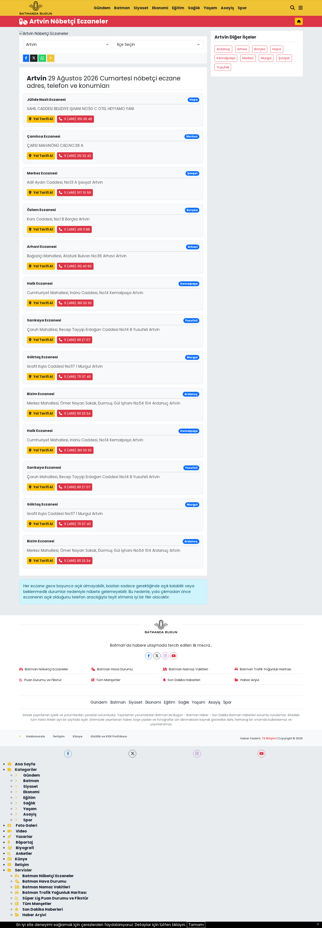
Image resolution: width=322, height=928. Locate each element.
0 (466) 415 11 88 (77, 229)
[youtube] (261, 754)
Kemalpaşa (226, 58)
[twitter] (132, 754)
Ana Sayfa (25, 764)
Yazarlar (24, 836)
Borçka (259, 49)
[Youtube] (173, 655)
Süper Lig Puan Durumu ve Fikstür (55, 898)
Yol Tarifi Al (43, 119)
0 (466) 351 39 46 (78, 119)
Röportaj (24, 842)
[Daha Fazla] (50, 58)
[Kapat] (319, 924)
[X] (157, 655)
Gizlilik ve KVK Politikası (108, 736)
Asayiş (227, 8)
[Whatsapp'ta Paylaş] (42, 58)
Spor (242, 8)
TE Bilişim (269, 738)
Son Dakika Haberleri (184, 680)
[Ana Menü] (301, 8)
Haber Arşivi (249, 680)
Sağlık (194, 8)
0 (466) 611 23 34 (77, 413)
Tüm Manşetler (108, 680)
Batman (122, 8)
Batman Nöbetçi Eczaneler (46, 669)
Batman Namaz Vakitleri (188, 669)
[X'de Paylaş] (33, 58)
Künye (77, 736)
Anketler (23, 853)
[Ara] (292, 8)
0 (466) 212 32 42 (77, 155)
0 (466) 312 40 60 (78, 266)
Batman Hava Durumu (115, 669)
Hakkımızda (35, 736)
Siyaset (141, 8)
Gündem (102, 8)
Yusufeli (223, 67)
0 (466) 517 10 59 (77, 192)
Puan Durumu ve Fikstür (43, 680)
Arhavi (242, 49)
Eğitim (178, 8)
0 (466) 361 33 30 (78, 303)
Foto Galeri (26, 825)
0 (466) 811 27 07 (77, 339)
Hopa (276, 49)
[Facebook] (148, 655)
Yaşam (210, 8)
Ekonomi (160, 8)
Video (21, 831)
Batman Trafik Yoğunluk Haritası (265, 669)
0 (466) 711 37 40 (77, 376)
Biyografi (24, 847)
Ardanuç (223, 49)
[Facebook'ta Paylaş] (26, 58)
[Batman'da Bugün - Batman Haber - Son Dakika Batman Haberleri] (35, 7)
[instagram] (197, 754)
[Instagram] (165, 655)
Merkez (248, 58)
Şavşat (284, 58)
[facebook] (68, 754)
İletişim (59, 736)
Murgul (266, 58)
